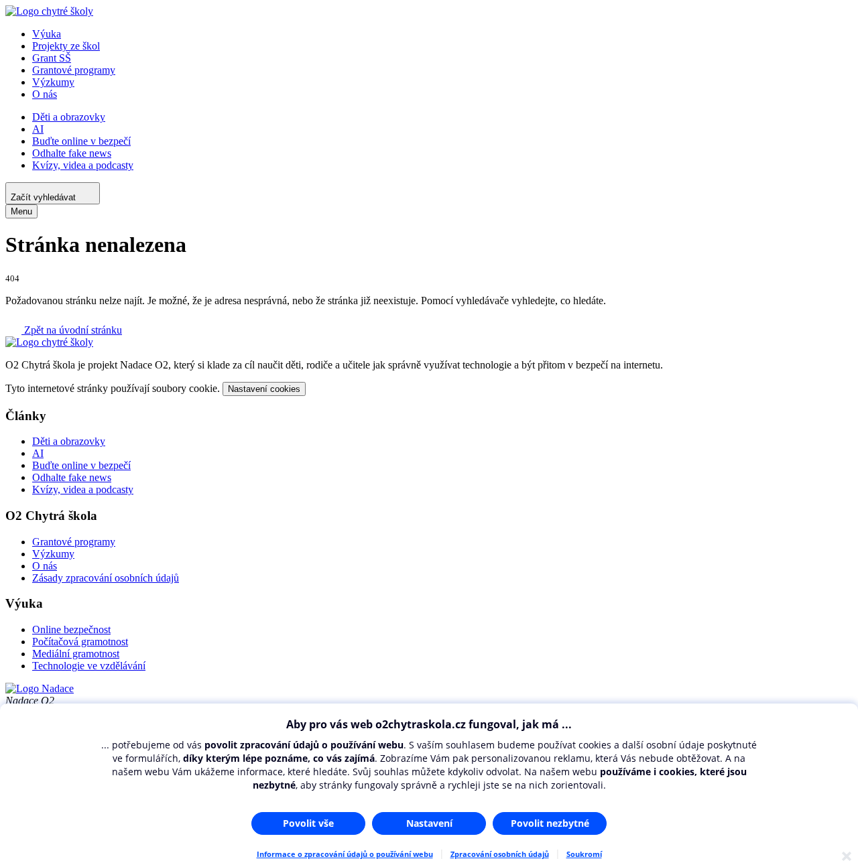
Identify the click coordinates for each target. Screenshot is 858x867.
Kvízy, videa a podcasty (82, 165)
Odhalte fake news (71, 153)
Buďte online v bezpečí (81, 141)
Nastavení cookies (264, 389)
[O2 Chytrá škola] (49, 11)
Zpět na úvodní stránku (71, 330)
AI (38, 129)
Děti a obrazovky (68, 117)
